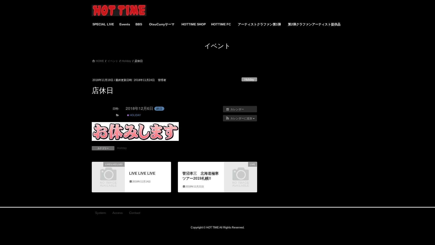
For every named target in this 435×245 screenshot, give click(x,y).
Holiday (249, 79)
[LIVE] (240, 172)
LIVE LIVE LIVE (142, 173)
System (100, 213)
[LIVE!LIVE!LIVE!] (108, 172)
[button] (240, 118)
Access (117, 213)
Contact (134, 213)
